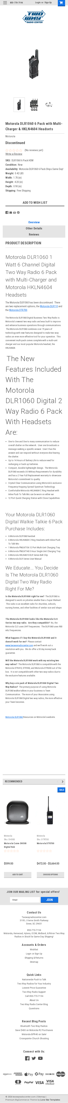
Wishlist (34, 949)
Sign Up (48, 2)
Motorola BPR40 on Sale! (34, 1034)
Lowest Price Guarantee (34, 988)
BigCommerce (22, 1100)
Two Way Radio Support (34, 992)
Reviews (34, 234)
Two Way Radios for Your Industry (34, 983)
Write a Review (13, 154)
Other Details (34, 228)
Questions (34, 1008)
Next (62, 63)
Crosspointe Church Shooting (34, 1038)
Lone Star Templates (50, 1100)
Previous (5, 63)
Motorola (8, 836)
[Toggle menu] (5, 5)
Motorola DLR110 (49, 306)
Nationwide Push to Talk (34, 979)
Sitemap (34, 962)
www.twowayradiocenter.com (19, 645)
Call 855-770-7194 (34, 996)
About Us (34, 1000)
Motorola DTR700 (18, 310)
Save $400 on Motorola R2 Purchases (34, 1030)
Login (37, 2)
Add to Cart (18, 875)
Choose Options (50, 875)
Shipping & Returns (34, 958)
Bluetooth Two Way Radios (34, 1026)
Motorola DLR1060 (14, 717)
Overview (34, 222)
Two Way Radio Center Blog (34, 1004)
